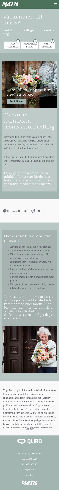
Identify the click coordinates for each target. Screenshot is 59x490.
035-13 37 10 (31, 464)
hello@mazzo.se (29, 470)
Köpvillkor (29, 475)
